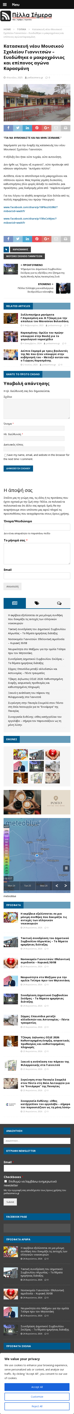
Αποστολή (12, 586)
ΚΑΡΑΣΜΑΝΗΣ (20, 249)
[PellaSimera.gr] (26, 20)
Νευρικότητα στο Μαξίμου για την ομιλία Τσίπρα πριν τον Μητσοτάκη (45, 978)
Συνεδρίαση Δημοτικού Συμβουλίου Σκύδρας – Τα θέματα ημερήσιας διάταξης (44, 998)
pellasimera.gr (35, 77)
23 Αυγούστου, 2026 (32, 1027)
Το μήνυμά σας (16, 540)
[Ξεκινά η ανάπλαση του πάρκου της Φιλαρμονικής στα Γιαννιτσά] (36, 778)
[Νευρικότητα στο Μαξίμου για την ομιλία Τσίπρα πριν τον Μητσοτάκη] (20, 766)
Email (8, 570)
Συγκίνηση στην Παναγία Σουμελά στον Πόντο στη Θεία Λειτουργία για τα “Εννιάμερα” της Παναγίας (35, 707)
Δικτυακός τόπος (13, 444)
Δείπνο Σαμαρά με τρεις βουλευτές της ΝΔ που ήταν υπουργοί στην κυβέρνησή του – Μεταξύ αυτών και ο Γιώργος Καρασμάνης (45, 355)
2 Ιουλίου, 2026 (30, 364)
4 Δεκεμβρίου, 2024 (32, 343)
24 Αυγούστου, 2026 (32, 927)
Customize (37, 1396)
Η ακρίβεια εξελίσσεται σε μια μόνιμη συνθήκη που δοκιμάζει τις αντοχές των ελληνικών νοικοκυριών (35, 619)
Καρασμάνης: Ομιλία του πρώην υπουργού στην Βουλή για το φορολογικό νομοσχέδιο (42, 336)
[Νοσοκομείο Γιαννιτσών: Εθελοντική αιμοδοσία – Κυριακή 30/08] (52, 754)
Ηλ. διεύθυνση (13, 434)
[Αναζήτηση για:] (37, 1140)
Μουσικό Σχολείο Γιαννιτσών (24, 256)
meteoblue (10, 896)
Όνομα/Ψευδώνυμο (18, 521)
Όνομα (8, 423)
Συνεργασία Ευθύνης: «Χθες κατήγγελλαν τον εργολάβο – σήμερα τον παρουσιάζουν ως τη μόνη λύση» (35, 720)
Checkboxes (13, 1177)
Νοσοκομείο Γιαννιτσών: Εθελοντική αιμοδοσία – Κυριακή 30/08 (45, 960)
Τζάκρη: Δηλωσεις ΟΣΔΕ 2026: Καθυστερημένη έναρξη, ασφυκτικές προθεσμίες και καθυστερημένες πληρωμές (35, 683)
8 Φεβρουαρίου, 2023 (33, 325)
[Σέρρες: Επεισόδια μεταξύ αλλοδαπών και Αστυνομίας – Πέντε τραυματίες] (52, 766)
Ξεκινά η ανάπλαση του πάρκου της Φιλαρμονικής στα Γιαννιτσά (45, 1063)
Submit (10, 1202)
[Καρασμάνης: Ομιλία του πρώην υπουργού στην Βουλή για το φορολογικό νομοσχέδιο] (11, 336)
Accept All (37, 1387)
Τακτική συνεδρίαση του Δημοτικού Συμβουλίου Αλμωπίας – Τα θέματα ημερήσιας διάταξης (45, 941)
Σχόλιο (8, 396)
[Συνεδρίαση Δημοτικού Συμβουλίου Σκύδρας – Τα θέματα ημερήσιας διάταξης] (36, 766)
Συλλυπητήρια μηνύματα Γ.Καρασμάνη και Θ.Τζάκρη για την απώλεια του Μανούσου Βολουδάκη (44, 318)
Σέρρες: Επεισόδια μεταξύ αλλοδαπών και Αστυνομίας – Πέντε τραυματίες (45, 1019)
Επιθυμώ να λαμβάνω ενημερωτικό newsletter (30, 1183)
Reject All (37, 1406)
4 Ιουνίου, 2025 (14, 77)
